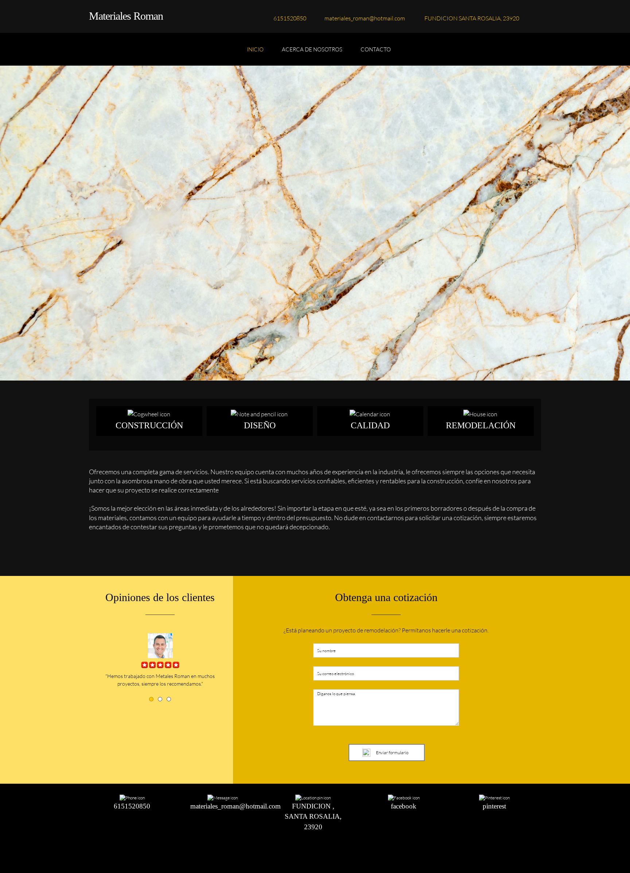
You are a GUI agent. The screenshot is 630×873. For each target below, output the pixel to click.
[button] (151, 699)
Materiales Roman (126, 16)
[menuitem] (255, 53)
